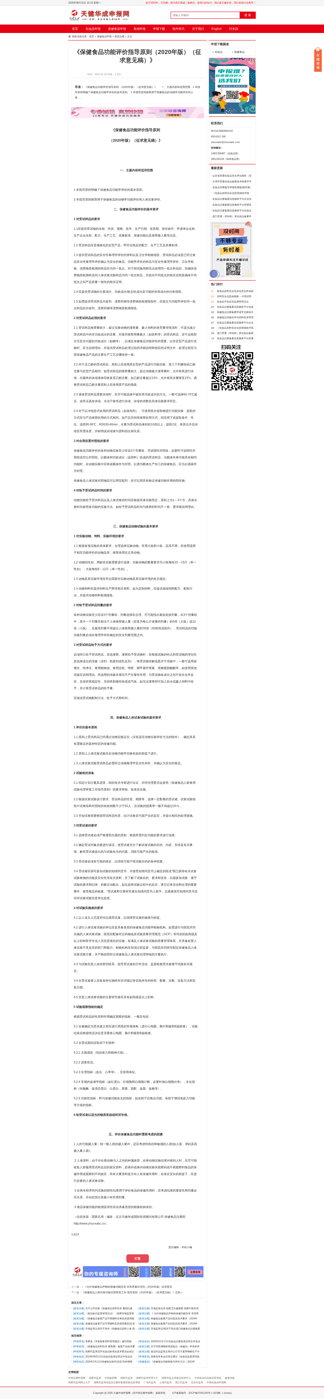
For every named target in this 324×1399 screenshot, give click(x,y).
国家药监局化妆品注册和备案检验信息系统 (117, 1382)
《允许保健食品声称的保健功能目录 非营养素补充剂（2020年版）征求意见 (128, 1286)
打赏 (138, 1258)
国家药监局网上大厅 (79, 1382)
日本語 (233, 28)
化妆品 (219, 51)
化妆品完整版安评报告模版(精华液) (231, 187)
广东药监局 (150, 1382)
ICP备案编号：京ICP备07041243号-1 (192, 1393)
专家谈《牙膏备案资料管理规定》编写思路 (108, 1341)
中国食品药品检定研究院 (207, 1378)
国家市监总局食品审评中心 (176, 1378)
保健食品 (239, 51)
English (217, 28)
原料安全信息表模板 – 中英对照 (234, 296)
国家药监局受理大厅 (147, 1378)
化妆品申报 (93, 28)
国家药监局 (95, 1378)
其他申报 (140, 28)
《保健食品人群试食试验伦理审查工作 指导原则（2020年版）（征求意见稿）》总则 (131, 1292)
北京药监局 (197, 1382)
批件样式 (178, 28)
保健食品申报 (117, 28)
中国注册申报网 (76, 1378)
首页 (75, 28)
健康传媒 (230, 1378)
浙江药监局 (181, 1382)
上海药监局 (165, 1382)
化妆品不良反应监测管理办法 (233, 301)
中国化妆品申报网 (216, 1382)
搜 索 (247, 15)
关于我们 (198, 28)
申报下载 (159, 28)
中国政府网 (111, 1378)
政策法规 (119, 36)
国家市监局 (126, 1378)
